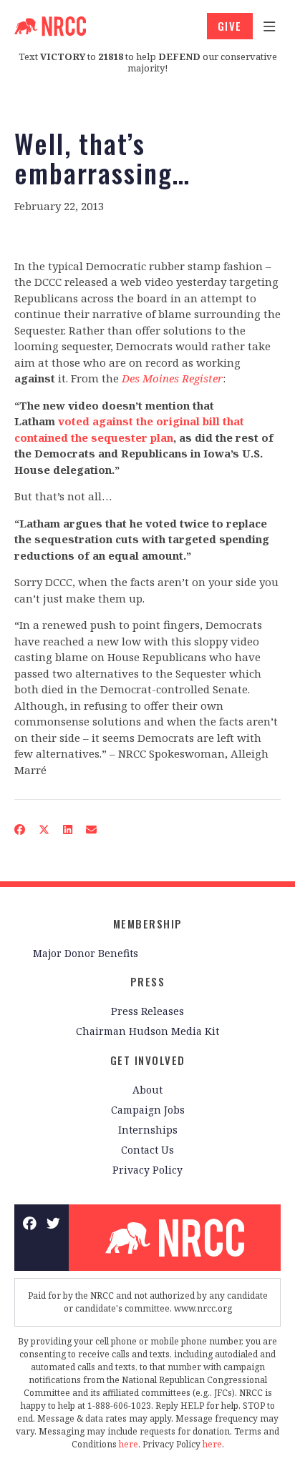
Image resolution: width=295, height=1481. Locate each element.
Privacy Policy (147, 1170)
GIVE (230, 26)
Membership (148, 923)
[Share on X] (44, 829)
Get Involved (147, 1060)
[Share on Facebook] (20, 829)
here (128, 1444)
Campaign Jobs (148, 1109)
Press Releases (147, 1011)
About (147, 1089)
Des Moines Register (172, 378)
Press (147, 981)
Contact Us (147, 1149)
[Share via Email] (91, 829)
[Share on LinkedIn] (68, 829)
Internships (148, 1129)
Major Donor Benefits (85, 953)
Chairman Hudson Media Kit (147, 1031)
